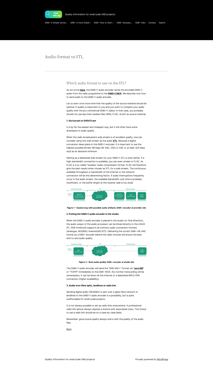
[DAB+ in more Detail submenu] (90, 22)
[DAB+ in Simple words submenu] (66, 22)
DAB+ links (140, 22)
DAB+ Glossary (124, 22)
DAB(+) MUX (115, 93)
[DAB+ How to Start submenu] (113, 22)
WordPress (162, 359)
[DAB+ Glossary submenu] (132, 22)
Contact (152, 22)
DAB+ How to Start (103, 22)
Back (69, 329)
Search (162, 22)
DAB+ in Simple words (55, 22)
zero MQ (138, 268)
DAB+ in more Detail (79, 22)
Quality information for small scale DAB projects (90, 14)
